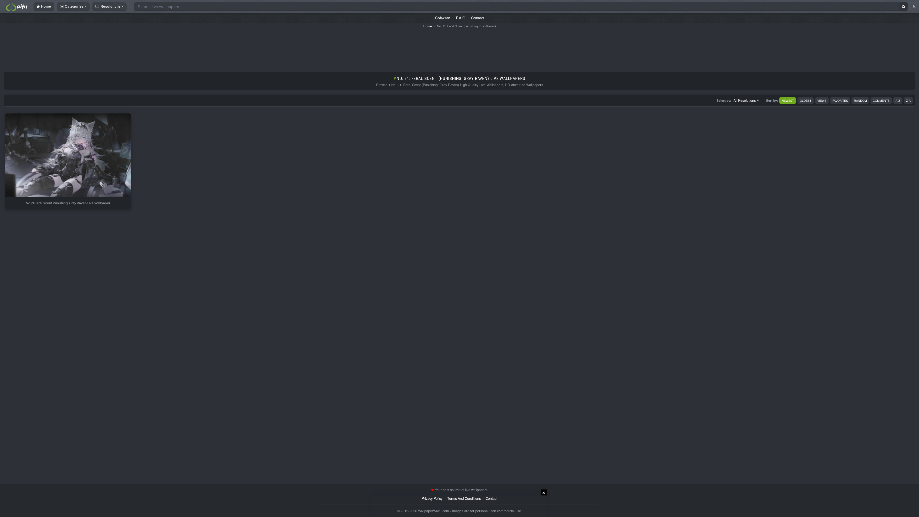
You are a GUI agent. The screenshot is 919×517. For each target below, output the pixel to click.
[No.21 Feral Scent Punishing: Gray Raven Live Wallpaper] (68, 155)
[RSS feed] (914, 6)
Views (821, 100)
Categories (74, 6)
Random (860, 100)
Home (45, 6)
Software (442, 18)
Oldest (805, 100)
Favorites (840, 100)
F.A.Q (460, 18)
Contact (477, 18)
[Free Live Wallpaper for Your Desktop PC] (17, 6)
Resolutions (110, 6)
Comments (881, 100)
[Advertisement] (459, 48)
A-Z (898, 100)
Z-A (908, 100)
